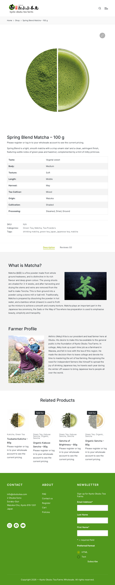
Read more (18, 431)
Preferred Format (86, 545)
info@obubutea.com (17, 494)
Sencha (36, 438)
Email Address (85, 502)
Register (46, 503)
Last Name (82, 514)
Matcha (38, 228)
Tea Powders (49, 228)
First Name (83, 527)
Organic (44, 436)
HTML (85, 552)
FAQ (44, 494)
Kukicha (10, 434)
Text (84, 556)
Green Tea (28, 228)
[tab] (49, 247)
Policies (46, 512)
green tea (45, 231)
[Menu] (106, 8)
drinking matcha (31, 231)
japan (53, 231)
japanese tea (63, 231)
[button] (102, 35)
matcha (74, 231)
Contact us (47, 498)
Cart (44, 507)
